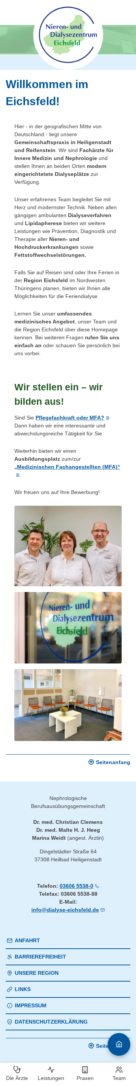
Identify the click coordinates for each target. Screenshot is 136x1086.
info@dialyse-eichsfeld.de (65, 910)
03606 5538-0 (76, 886)
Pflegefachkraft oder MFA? (70, 418)
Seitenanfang (113, 762)
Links (23, 989)
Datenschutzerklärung (51, 1022)
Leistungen (51, 1078)
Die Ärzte (17, 1078)
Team (119, 1078)
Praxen (85, 1078)
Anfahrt (27, 940)
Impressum (30, 1005)
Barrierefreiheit (40, 957)
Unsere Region (37, 973)
